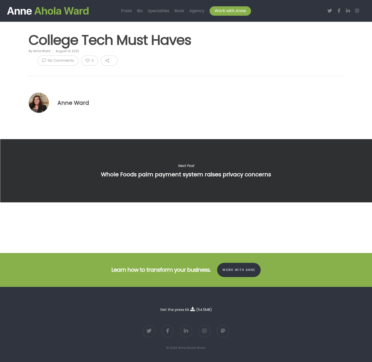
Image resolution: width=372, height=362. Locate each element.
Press (126, 11)
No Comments (60, 60)
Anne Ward (41, 51)
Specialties (158, 11)
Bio (140, 11)
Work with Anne (230, 11)
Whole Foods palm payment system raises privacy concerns (186, 170)
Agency (196, 11)
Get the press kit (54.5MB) (186, 309)
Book (179, 11)
